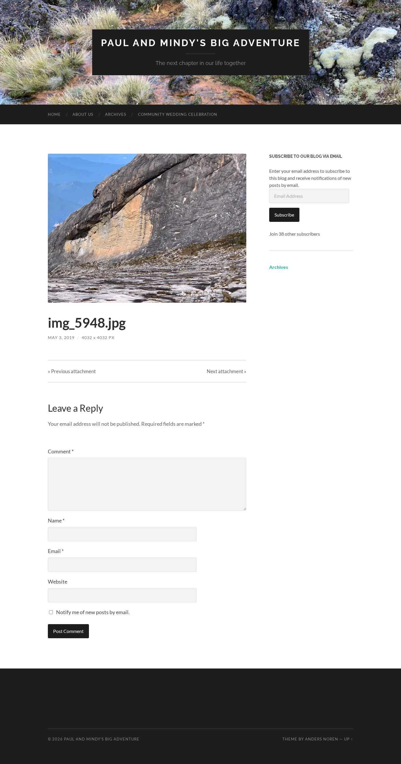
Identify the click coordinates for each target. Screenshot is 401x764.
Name (56, 520)
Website (57, 581)
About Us (83, 114)
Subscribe (284, 214)
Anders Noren (321, 739)
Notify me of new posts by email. (93, 612)
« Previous (72, 371)
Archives (115, 114)
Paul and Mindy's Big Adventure (200, 42)
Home (54, 114)
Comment (61, 451)
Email (56, 551)
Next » (226, 371)
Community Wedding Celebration (177, 114)
